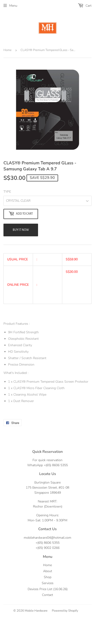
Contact (47, 595)
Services (47, 583)
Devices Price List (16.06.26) (48, 589)
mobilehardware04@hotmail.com (47, 537)
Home (7, 50)
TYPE (7, 191)
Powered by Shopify (65, 611)
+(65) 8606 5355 (56, 465)
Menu (13, 5)
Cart (88, 5)
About (47, 571)
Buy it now (21, 229)
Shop (47, 577)
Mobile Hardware (36, 611)
